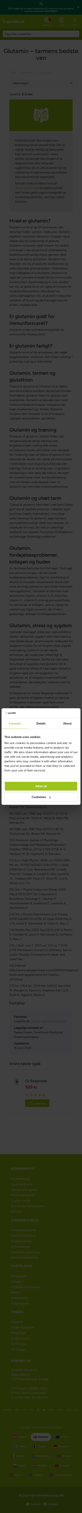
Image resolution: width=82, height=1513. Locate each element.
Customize (39, 797)
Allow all (41, 786)
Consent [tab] (14, 723)
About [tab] (67, 723)
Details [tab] (41, 723)
